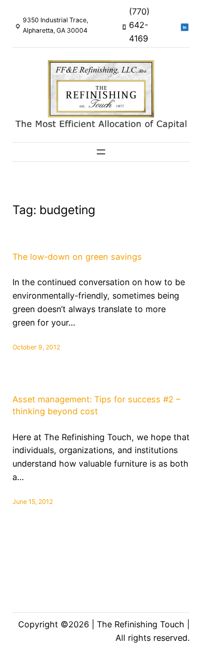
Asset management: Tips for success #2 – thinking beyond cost (96, 405)
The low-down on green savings (77, 256)
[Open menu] (101, 152)
